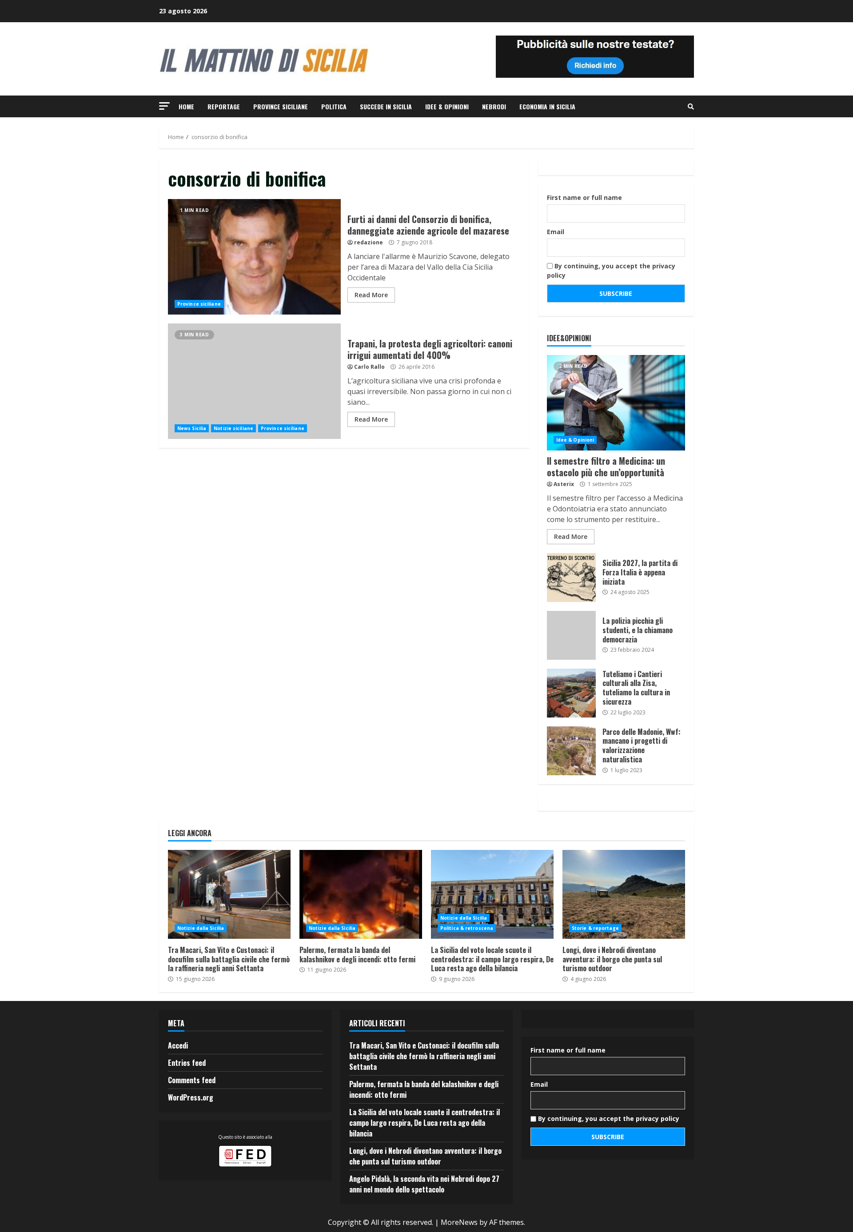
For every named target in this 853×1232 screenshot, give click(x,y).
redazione (368, 242)
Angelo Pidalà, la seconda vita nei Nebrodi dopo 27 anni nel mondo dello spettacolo (424, 1184)
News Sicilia (191, 428)
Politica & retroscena (466, 928)
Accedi (178, 1045)
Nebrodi (494, 106)
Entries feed (187, 1062)
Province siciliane (280, 106)
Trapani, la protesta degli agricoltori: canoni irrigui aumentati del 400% (254, 381)
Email (555, 231)
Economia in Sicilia (547, 106)
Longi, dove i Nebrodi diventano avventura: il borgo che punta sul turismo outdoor (623, 894)
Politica (334, 106)
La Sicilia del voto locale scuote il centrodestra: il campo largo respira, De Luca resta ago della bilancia (492, 894)
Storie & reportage (595, 928)
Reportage (223, 106)
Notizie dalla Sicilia (200, 928)
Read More (371, 295)
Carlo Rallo (369, 367)
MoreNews (459, 1222)
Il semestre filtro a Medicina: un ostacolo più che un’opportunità (616, 403)
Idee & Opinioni (447, 106)
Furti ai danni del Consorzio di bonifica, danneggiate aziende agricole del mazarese (254, 257)
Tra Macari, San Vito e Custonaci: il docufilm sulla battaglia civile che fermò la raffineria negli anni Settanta (229, 894)
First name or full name (584, 197)
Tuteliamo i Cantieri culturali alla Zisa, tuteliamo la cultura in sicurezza (571, 693)
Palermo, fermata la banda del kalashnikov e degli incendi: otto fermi (360, 894)
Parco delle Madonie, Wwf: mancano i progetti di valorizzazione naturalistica (571, 750)
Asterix (564, 484)
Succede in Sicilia (386, 106)
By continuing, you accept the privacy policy (611, 270)
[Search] (691, 106)
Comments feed (191, 1080)
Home (186, 106)
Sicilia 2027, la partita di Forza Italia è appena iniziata (571, 577)
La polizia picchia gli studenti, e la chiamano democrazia (571, 635)
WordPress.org (190, 1097)
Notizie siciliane (233, 428)
